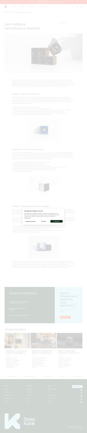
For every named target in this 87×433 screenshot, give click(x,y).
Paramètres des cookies (30, 221)
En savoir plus (27, 217)
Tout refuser (43, 221)
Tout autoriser (56, 221)
